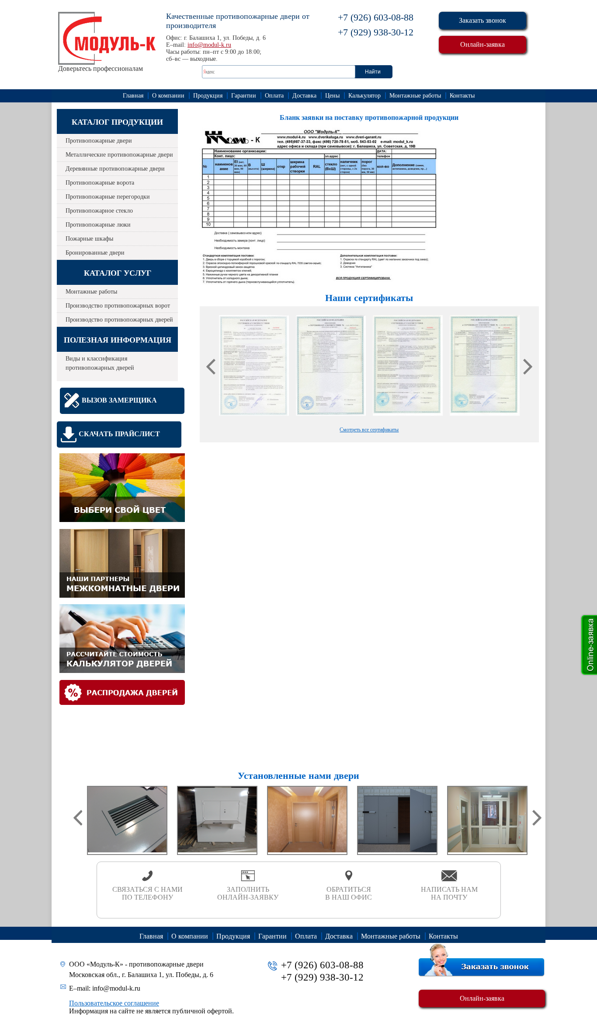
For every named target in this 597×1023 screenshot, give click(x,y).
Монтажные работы (415, 95)
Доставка (304, 95)
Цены (332, 95)
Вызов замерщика (119, 400)
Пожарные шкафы (89, 238)
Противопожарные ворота (100, 182)
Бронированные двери (95, 252)
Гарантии (243, 95)
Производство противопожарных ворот (118, 305)
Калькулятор (364, 95)
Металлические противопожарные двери (119, 154)
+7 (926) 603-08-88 (375, 17)
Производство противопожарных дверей (119, 319)
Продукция (207, 95)
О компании (168, 95)
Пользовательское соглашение (114, 1003)
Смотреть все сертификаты (369, 430)
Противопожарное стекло (99, 210)
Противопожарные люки (98, 224)
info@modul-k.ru (209, 45)
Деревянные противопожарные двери (115, 168)
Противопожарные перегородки (108, 196)
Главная (133, 95)
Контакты (462, 95)
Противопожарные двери (99, 140)
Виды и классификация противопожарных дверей (100, 363)
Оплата (274, 95)
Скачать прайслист (119, 434)
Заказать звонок (482, 20)
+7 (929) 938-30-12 (375, 32)
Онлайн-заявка (482, 44)
